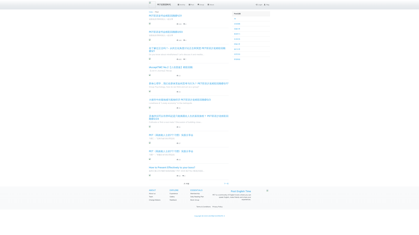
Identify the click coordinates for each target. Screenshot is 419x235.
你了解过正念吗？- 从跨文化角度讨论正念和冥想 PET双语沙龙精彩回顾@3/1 (187, 49)
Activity (182, 5)
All (235, 19)
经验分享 (237, 44)
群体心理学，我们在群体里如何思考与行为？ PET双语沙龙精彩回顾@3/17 (188, 83)
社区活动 (237, 54)
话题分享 (237, 29)
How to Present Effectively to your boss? (172, 167)
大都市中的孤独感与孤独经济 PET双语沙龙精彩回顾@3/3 (180, 99)
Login (260, 5)
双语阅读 (237, 59)
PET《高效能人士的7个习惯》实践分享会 (171, 135)
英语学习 (237, 34)
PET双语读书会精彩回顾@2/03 (166, 31)
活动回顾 (237, 24)
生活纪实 (237, 39)
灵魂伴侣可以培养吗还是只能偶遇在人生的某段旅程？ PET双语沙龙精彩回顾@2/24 (188, 117)
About (212, 5)
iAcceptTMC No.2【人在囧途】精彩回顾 (171, 67)
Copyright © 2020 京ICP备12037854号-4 (209, 216)
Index (151, 12)
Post (192, 5)
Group (201, 5)
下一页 (226, 184)
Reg (267, 5)
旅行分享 (237, 49)
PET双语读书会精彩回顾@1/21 (165, 15)
